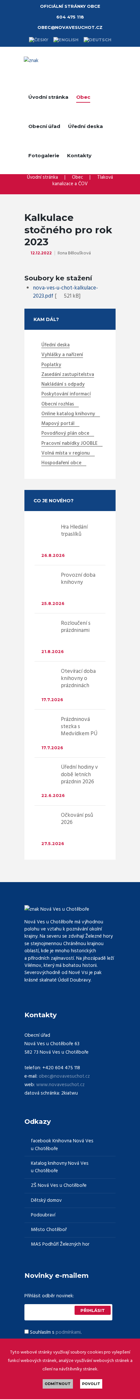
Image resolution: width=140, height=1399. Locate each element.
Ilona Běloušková (74, 253)
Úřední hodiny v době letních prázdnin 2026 (79, 774)
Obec (83, 97)
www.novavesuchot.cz (60, 1085)
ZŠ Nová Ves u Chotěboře (59, 1185)
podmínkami (68, 1332)
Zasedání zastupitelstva (67, 375)
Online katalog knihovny (68, 414)
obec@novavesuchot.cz (70, 27)
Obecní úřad (44, 126)
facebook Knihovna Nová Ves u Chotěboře (62, 1144)
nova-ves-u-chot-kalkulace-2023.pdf (65, 292)
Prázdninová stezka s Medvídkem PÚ (79, 726)
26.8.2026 (53, 555)
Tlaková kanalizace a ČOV (82, 180)
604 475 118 (70, 16)
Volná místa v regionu (65, 453)
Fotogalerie (43, 155)
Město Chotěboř (49, 1230)
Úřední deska (85, 126)
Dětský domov (46, 1200)
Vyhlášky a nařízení (62, 355)
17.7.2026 (52, 699)
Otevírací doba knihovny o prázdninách (78, 678)
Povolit (91, 1384)
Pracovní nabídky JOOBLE (69, 443)
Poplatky (51, 365)
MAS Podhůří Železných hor (60, 1244)
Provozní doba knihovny (78, 579)
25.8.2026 (52, 603)
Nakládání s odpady (63, 384)
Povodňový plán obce (65, 433)
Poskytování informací (66, 394)
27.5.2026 (52, 843)
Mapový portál (58, 424)
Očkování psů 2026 (77, 819)
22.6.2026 (53, 795)
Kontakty (79, 155)
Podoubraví (43, 1215)
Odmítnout (58, 1384)
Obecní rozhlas (57, 404)
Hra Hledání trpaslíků (74, 531)
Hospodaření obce (61, 463)
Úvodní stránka (48, 97)
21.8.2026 (52, 651)
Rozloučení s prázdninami (76, 627)
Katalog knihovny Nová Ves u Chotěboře (60, 1167)
